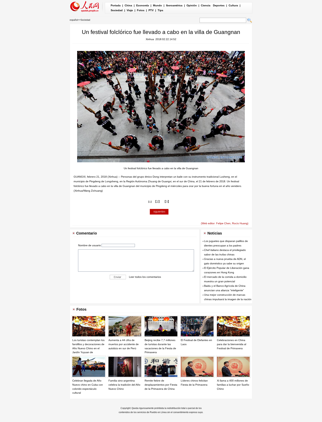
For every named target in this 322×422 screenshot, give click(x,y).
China (128, 5)
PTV (151, 10)
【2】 (157, 201)
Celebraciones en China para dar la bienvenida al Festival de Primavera (231, 344)
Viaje (130, 10)
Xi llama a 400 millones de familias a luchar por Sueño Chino (233, 384)
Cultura (233, 5)
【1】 (150, 202)
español (74, 20)
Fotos (140, 10)
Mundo (157, 5)
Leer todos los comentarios (145, 276)
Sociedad (117, 10)
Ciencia (205, 5)
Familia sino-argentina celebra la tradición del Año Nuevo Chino (124, 384)
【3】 (167, 201)
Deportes (219, 5)
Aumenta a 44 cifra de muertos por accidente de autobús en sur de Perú (123, 344)
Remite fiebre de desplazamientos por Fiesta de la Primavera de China (161, 384)
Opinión (192, 5)
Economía (142, 5)
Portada (116, 5)
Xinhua (150, 39)
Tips (160, 10)
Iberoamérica (174, 5)
